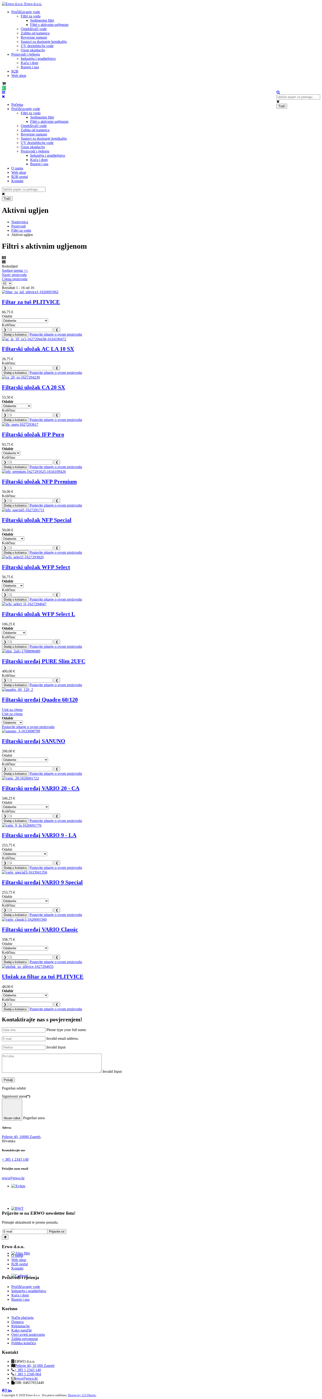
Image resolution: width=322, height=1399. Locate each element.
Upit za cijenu (12, 710)
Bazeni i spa (30, 67)
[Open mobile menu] (3, 92)
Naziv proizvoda (14, 275)
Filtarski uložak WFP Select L (38, 614)
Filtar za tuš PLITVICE (31, 302)
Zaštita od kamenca (35, 33)
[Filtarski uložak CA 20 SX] (21, 377)
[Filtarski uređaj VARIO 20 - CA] (20, 778)
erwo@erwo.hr (13, 1178)
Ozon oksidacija (33, 50)
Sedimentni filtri (42, 20)
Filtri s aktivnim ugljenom (49, 25)
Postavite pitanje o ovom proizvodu (55, 334)
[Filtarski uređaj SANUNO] (21, 731)
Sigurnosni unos (16, 1096)
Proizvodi (18, 226)
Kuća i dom (29, 63)
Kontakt (17, 181)
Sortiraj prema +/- (15, 270)
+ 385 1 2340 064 (27, 1374)
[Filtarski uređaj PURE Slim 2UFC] (21, 651)
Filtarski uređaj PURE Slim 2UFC (43, 661)
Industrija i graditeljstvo (38, 59)
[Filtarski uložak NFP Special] (23, 510)
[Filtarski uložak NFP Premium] (34, 472)
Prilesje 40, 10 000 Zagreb (34, 1366)
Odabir (7, 316)
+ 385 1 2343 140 (15, 1159)
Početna (17, 105)
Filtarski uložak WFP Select (36, 567)
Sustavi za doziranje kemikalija (44, 42)
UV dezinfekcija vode (37, 46)
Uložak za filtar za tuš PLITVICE (42, 977)
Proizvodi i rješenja (25, 54)
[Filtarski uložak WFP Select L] (24, 604)
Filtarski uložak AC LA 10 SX (38, 349)
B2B (14, 71)
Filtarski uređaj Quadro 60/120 (40, 700)
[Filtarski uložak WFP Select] (23, 557)
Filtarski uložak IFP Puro (33, 434)
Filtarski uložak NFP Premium (39, 482)
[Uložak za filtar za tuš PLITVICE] (28, 967)
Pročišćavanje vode (25, 12)
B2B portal (19, 177)
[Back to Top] (5, 1237)
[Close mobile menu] (3, 97)
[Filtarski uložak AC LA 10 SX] (34, 339)
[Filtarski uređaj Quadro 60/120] (17, 690)
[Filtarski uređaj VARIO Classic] (24, 919)
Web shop (18, 76)
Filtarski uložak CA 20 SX (33, 387)
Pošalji (8, 1080)
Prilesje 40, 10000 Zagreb (21, 1137)
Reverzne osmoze (34, 37)
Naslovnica (19, 222)
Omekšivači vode (34, 29)
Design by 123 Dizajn (82, 1395)
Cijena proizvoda (14, 279)
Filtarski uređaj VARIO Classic (40, 929)
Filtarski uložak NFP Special (36, 520)
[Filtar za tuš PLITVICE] (30, 292)
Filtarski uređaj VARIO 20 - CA (40, 788)
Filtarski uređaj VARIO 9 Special (42, 882)
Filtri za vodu (31, 16)
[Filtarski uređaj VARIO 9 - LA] (21, 825)
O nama (17, 168)
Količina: (9, 325)
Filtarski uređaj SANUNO (33, 741)
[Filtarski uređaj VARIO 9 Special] (24, 872)
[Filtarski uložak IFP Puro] (20, 424)
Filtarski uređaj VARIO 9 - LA (39, 835)
